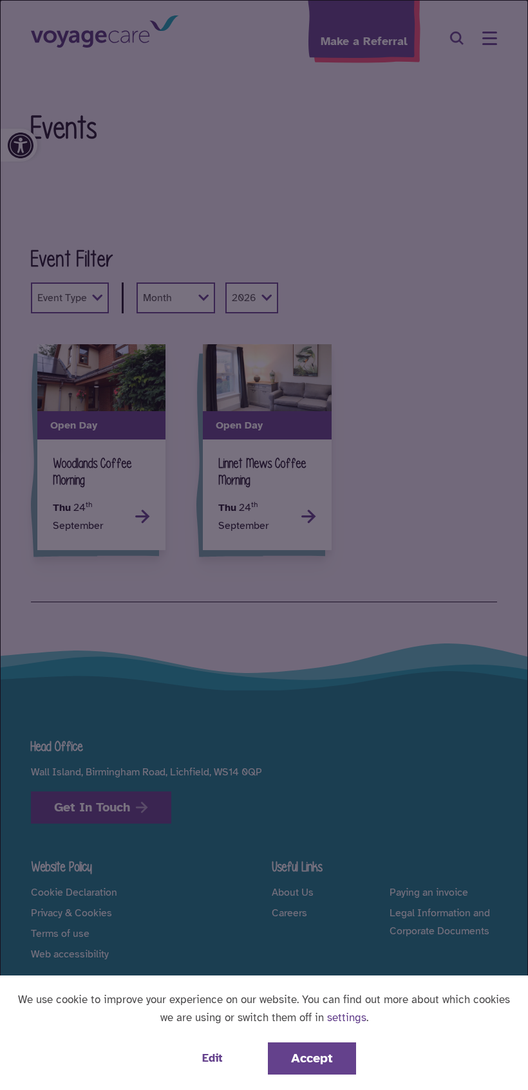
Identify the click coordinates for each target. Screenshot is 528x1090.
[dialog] (264, 545)
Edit (212, 1058)
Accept (312, 1058)
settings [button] (346, 1017)
